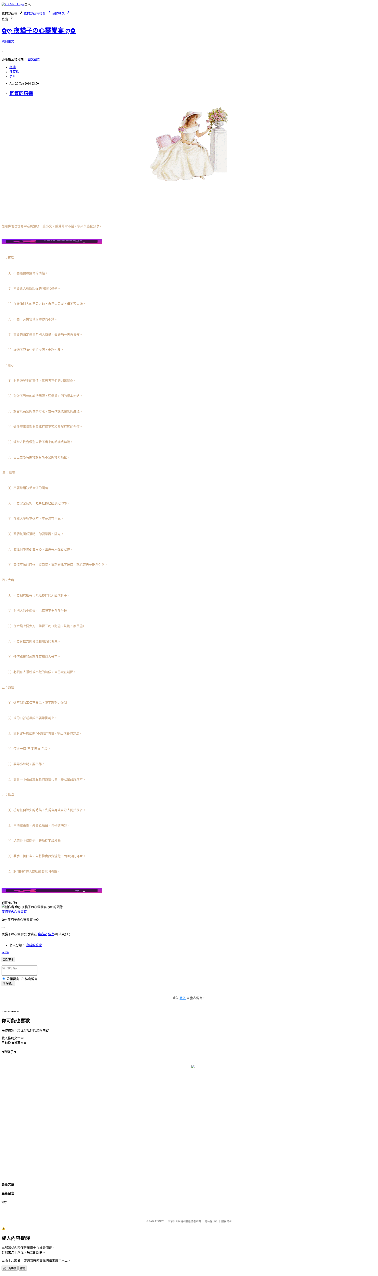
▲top (5, 952)
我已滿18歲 (9, 1268)
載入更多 (8, 959)
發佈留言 (8, 983)
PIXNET (159, 1221)
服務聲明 (226, 1221)
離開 (22, 1268)
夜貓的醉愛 (34, 945)
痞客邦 (42, 934)
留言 (51, 934)
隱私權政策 (211, 1221)
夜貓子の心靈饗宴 (14, 911)
